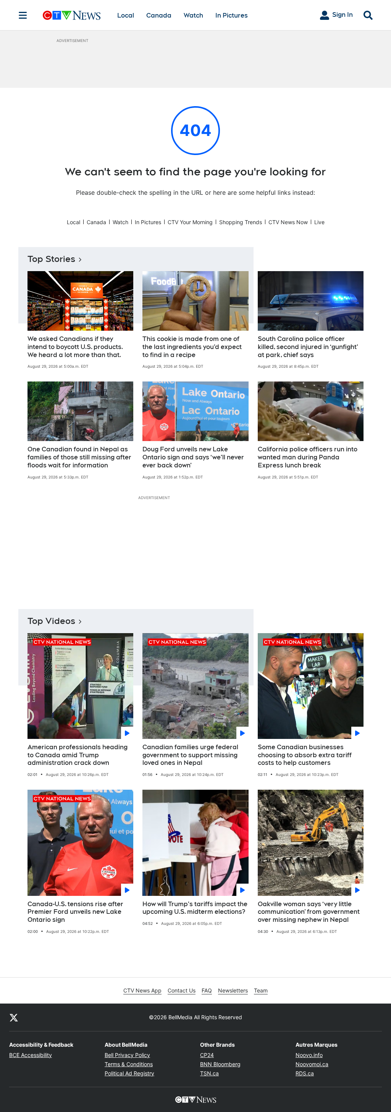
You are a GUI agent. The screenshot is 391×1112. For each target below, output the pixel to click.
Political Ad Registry (129, 1073)
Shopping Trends (240, 222)
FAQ (207, 990)
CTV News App (142, 990)
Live (319, 222)
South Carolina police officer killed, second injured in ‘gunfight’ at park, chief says (308, 347)
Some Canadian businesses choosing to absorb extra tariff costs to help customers (305, 755)
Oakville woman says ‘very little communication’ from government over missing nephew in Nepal (309, 912)
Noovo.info (309, 1055)
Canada (158, 15)
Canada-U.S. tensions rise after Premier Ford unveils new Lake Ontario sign (75, 912)
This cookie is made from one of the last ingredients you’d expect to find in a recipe (192, 347)
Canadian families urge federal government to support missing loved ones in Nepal (190, 755)
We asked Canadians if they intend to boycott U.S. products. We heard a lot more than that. (75, 347)
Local (125, 15)
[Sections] (23, 15)
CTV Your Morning (190, 222)
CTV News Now (288, 222)
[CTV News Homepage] (71, 15)
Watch (193, 15)
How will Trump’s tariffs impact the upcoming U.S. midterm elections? (194, 908)
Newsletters (233, 990)
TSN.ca (209, 1073)
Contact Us (182, 990)
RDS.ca (305, 1073)
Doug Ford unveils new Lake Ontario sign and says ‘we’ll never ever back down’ (193, 457)
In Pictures (231, 15)
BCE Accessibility (30, 1055)
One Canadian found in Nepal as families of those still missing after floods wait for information (79, 457)
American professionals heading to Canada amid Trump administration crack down (77, 755)
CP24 (207, 1055)
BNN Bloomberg (220, 1064)
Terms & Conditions (129, 1064)
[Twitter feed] (13, 1017)
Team (261, 990)
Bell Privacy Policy (127, 1055)
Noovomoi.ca (312, 1064)
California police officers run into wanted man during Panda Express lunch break (307, 457)
